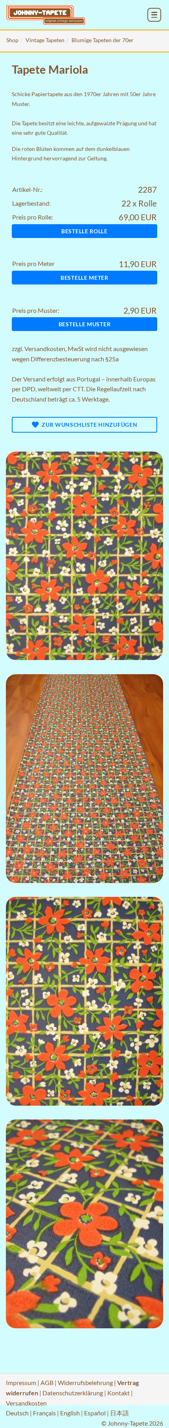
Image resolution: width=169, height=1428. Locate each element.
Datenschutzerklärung (72, 1392)
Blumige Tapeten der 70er (103, 40)
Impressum (21, 1382)
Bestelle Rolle (84, 231)
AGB (46, 1382)
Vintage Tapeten (45, 40)
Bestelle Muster (85, 324)
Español (95, 1413)
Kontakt (118, 1392)
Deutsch (17, 1413)
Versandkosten (44, 348)
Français (44, 1413)
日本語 (119, 1413)
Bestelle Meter (84, 277)
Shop (12, 40)
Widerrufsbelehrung (85, 1382)
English (70, 1413)
